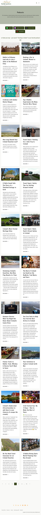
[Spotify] (23, 505)
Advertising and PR (16, 510)
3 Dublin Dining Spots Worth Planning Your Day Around (30, 456)
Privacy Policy (4, 510)
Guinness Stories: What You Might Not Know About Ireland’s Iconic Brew (10, 319)
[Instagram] (16, 505)
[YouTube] (21, 505)
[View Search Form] (36, 3)
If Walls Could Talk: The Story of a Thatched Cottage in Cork (9, 186)
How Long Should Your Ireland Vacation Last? (10, 141)
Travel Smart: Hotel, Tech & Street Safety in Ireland (30, 231)
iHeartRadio (21, 31)
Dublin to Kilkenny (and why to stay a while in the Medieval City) (10, 60)
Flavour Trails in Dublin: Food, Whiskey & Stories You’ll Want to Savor (10, 365)
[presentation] (10, 48)
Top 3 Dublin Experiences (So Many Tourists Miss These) (30, 102)
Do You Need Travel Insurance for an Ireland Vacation (9, 456)
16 (26, 484)
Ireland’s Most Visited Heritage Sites (10, 230)
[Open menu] (39, 3)
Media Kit (21, 510)
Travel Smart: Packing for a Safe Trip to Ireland (30, 142)
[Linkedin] (18, 505)
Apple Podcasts (20, 28)
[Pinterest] (27, 505)
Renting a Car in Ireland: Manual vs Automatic (29, 59)
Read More (5, 80)
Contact (12, 510)
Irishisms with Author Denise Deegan (10, 101)
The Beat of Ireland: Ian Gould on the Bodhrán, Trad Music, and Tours (30, 274)
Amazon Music (31, 28)
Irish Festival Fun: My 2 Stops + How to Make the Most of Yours (30, 409)
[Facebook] (14, 505)
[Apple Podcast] (25, 505)
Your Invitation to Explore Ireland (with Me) (30, 364)
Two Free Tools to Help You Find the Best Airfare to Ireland (30, 318)
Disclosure (8, 510)
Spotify (10, 28)
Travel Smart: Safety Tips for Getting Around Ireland (30, 185)
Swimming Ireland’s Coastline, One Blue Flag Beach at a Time (10, 273)
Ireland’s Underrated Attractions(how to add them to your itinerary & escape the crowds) (10, 410)
